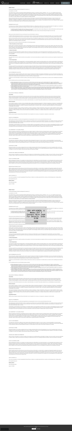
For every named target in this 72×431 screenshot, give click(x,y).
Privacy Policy (38, 428)
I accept (33, 428)
